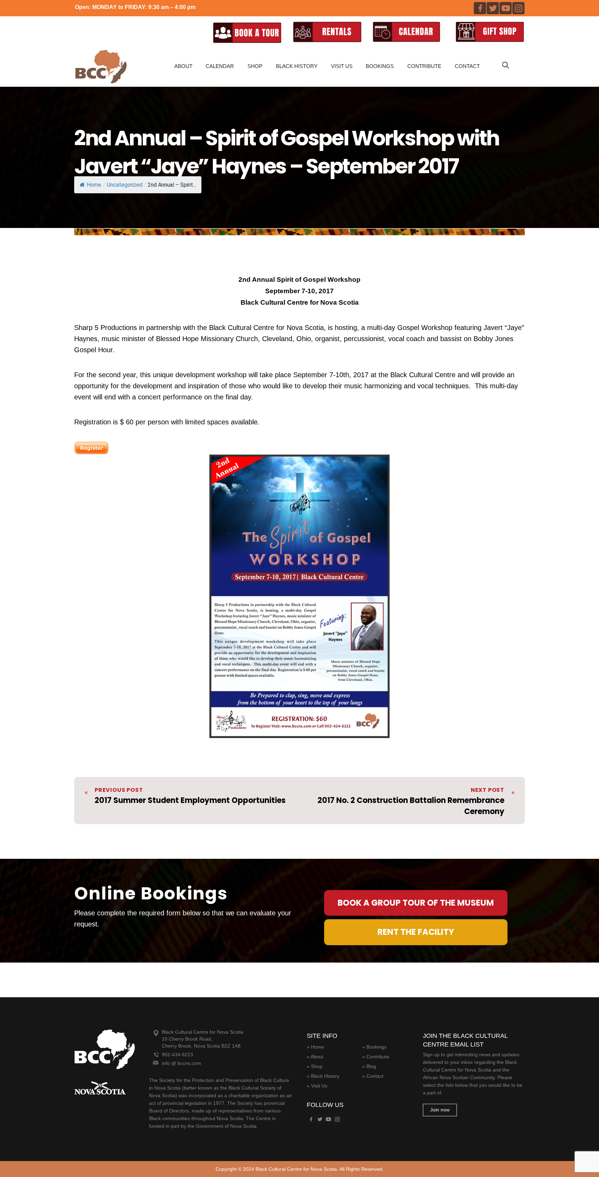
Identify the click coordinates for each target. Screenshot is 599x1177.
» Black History (323, 1076)
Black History (297, 66)
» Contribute (375, 1056)
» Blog (369, 1066)
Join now (440, 1109)
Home (94, 184)
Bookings (380, 66)
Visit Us (342, 66)
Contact (467, 66)
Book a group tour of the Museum (416, 902)
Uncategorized (124, 184)
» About (315, 1056)
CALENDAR (220, 66)
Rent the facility (415, 932)
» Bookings (374, 1047)
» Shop (314, 1066)
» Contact (372, 1076)
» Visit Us (317, 1086)
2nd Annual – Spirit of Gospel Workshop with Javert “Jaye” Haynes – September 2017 (286, 152)
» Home (315, 1047)
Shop (255, 66)
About (183, 66)
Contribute (424, 66)
